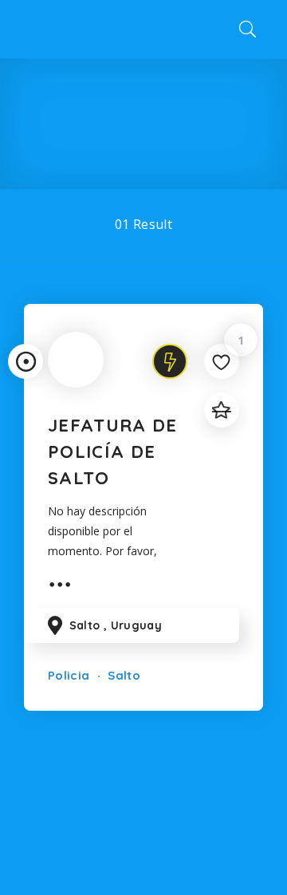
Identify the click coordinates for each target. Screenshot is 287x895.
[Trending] (169, 361)
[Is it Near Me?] (25, 361)
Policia (68, 675)
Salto (122, 675)
